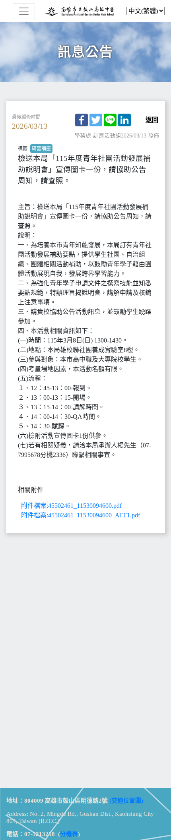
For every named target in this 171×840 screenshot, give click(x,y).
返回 (152, 120)
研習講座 (41, 148)
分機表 (69, 834)
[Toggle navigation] (24, 11)
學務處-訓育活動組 (97, 136)
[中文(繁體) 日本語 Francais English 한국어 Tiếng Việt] (85, 11)
